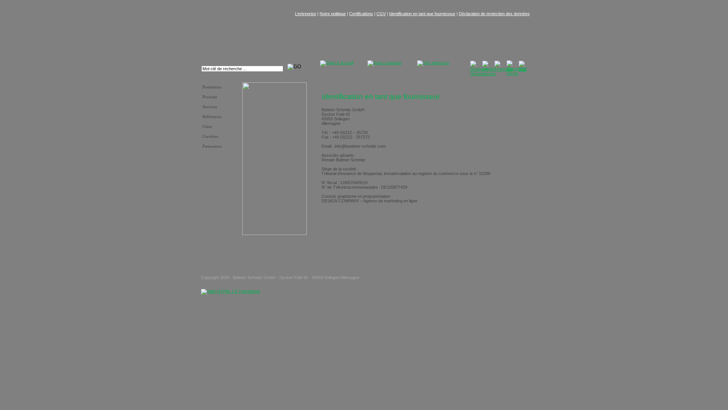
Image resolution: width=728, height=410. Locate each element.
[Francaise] (503, 69)
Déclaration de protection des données (494, 13)
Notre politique (333, 13)
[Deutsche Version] (479, 73)
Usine (207, 127)
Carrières (210, 136)
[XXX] (523, 69)
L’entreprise (305, 13)
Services (209, 107)
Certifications (361, 13)
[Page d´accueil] (336, 62)
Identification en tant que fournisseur (422, 13)
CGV (381, 13)
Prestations (211, 87)
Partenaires (211, 146)
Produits (209, 97)
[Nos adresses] (433, 62)
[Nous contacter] (384, 62)
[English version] (489, 73)
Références (211, 117)
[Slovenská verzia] (516, 73)
